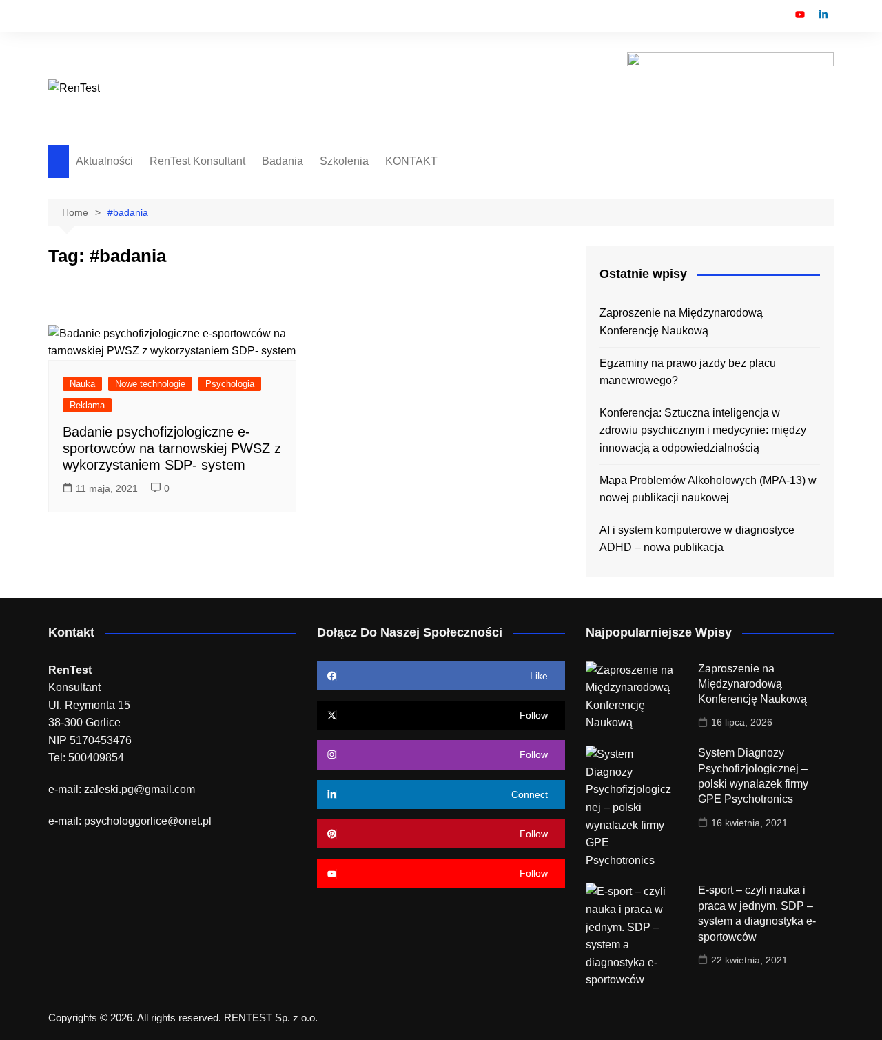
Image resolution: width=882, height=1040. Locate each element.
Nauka (82, 384)
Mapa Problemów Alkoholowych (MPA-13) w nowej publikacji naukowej (708, 489)
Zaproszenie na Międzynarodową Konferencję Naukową (681, 322)
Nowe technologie (150, 384)
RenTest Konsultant (197, 161)
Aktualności (104, 161)
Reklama (87, 405)
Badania (282, 161)
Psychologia (229, 384)
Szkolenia (344, 161)
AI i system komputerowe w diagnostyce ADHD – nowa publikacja (696, 539)
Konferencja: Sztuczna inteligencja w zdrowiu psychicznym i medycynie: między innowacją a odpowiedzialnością (702, 430)
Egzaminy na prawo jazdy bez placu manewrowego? (687, 372)
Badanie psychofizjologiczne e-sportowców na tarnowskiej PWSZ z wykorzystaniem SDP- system (172, 448)
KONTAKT (411, 161)
